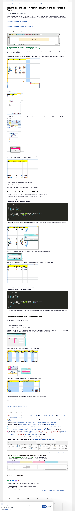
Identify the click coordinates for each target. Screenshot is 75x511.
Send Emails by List (32, 429)
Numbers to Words (57, 432)
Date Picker (63, 428)
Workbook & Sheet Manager (41, 428)
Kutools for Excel (10, 322)
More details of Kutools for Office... (48, 490)
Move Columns (33, 426)
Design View (24, 428)
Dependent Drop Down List (38, 424)
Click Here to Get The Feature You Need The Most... (43, 439)
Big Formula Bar (31, 428)
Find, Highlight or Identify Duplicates (23, 419)
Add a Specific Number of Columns (22, 426)
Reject (49, 506)
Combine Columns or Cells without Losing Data (49, 419)
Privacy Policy (40, 498)
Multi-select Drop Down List (50, 424)
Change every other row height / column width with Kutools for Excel (20, 26)
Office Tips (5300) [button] (37, 3)
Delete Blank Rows (35, 419)
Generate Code (42, 415)
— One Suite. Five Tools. (18, 0)
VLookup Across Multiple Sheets (43, 422)
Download (25, 3)
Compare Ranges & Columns (60, 426)
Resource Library (51, 428)
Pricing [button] (30, 3)
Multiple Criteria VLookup (19, 422)
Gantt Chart (45, 431)
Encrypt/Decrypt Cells (23, 429)
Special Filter (46, 429)
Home (11, 498)
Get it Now (48, 322)
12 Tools (18, 431)
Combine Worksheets (13, 429)
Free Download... (61, 452)
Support (45, 3)
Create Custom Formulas (51, 415)
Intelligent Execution (34, 415)
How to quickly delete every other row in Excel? (16, 408)
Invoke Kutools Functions (17, 417)
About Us (50, 498)
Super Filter (40, 429)
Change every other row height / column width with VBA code (19, 23)
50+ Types (39, 431)
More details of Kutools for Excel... (48, 452)
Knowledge (20, 498)
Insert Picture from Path (37, 432)
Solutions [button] (19, 3)
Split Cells (37, 434)
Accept (44, 506)
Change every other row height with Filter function (17, 21)
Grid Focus (18, 428)
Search (51, 3)
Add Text (23, 431)
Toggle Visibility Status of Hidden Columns (45, 426)
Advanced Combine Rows (30, 434)
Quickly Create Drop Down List (25, 424)
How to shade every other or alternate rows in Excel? (17, 406)
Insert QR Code (29, 432)
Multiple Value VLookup (30, 422)
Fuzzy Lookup (53, 422)
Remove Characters (29, 431)
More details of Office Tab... (50, 472)
